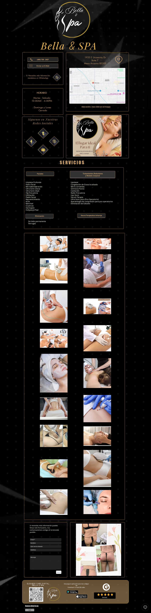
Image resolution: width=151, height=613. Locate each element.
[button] (40, 173)
